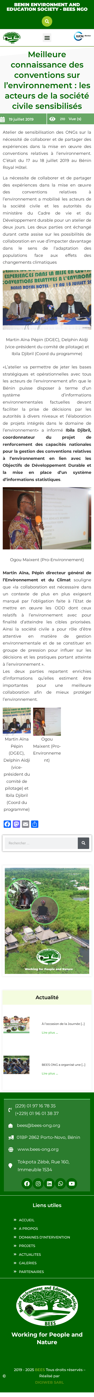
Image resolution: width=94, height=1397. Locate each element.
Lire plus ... (50, 1032)
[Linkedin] (49, 1183)
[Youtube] (71, 1183)
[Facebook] (26, 1183)
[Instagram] (38, 1183)
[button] (47, 21)
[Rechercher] (83, 843)
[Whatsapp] (60, 1183)
